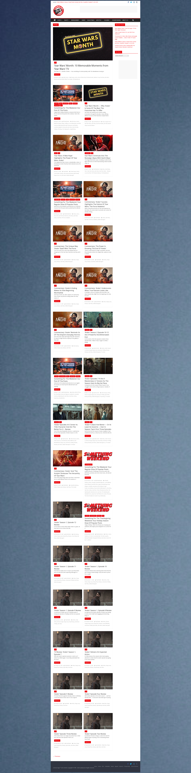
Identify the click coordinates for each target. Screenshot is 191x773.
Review (107, 350)
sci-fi (60, 175)
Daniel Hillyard (88, 484)
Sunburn (89, 540)
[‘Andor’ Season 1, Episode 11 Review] (67, 546)
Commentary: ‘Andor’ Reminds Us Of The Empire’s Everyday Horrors (67, 333)
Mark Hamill (76, 173)
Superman (56, 398)
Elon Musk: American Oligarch (62, 394)
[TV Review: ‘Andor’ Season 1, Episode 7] (67, 632)
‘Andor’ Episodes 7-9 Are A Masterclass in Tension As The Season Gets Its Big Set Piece (96, 380)
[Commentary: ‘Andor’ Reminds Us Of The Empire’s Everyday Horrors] (67, 312)
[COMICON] (58, 6)
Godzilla (90, 486)
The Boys (60, 129)
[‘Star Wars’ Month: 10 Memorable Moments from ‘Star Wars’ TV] (83, 28)
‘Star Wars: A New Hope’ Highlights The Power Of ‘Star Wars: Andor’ (65, 157)
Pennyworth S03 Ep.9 (97, 538)
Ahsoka (72, 77)
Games (83, 20)
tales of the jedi (107, 494)
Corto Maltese (108, 482)
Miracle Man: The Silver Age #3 (101, 536)
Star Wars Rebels (90, 125)
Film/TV (66, 20)
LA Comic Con (92, 536)
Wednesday (102, 495)
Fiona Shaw (100, 440)
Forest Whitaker (106, 623)
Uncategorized (88, 464)
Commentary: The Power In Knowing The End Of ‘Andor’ (95, 247)
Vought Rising (73, 129)
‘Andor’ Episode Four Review (95, 694)
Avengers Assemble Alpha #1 (98, 482)
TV (55, 62)
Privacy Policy (127, 766)
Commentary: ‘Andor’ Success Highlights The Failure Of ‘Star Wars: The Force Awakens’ (96, 204)
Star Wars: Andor (73, 396)
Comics (59, 20)
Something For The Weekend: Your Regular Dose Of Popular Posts (67, 203)
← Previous (56, 756)
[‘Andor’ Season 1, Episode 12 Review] (67, 502)
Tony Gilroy (102, 396)
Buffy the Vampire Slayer (59, 123)
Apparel (116, 766)
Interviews (65, 103)
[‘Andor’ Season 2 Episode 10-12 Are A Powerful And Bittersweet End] (98, 312)
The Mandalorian (76, 79)
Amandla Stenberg (74, 485)
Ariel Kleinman (64, 440)
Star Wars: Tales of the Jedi (98, 490)
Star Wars (102, 77)
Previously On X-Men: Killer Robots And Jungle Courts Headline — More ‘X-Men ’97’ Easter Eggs (126, 37)
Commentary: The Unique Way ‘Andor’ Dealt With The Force (66, 247)
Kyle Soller (107, 394)
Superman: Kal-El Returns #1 (98, 494)
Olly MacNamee (66, 121)
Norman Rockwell (88, 538)
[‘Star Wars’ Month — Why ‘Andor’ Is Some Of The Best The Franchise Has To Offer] (98, 86)
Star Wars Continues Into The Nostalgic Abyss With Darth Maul (97, 156)
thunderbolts (62, 398)
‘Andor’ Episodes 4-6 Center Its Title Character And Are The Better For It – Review (66, 426)
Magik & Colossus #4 (62, 127)
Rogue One (56, 175)
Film (60, 103)
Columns (106, 20)
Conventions (62, 376)
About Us (125, 20)
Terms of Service (134, 766)
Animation (87, 153)
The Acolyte (69, 79)
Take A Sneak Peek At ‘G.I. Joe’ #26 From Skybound (69, 2)
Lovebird (56, 127)
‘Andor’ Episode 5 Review (63, 694)
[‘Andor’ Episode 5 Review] (67, 674)
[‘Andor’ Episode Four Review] (98, 674)
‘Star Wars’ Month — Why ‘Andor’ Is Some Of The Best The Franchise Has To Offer (97, 108)
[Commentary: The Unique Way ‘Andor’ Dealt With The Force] (67, 226)
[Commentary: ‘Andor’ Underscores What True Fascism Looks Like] (98, 268)
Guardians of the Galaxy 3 (98, 486)
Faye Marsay (71, 621)
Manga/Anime (75, 20)
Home (95, 766)
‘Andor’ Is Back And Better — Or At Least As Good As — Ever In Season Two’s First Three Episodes (98, 426)
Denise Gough (89, 350)
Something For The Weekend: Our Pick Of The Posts (67, 109)
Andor (76, 77)
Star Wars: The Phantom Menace (94, 173)
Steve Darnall (75, 127)
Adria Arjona (75, 346)
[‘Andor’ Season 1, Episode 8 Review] (98, 590)
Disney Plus (65, 536)
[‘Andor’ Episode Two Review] (98, 714)
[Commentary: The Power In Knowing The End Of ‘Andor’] (98, 226)
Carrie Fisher (56, 173)
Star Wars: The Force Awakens (63, 217)
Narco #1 (56, 215)
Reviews (75, 103)
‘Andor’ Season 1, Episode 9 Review (67, 610)
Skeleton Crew (97, 77)
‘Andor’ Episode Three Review (65, 734)
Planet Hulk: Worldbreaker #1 (100, 488)
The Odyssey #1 (65, 129)
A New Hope (73, 171)
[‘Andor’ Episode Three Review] (67, 714)
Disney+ (61, 173)
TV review (103, 352)
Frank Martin (65, 171)
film (65, 173)
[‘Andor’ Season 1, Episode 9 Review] (67, 590)
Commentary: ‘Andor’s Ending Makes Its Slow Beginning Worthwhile (65, 290)
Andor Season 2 (57, 440)
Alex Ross (74, 121)
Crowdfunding (116, 20)
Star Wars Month (99, 123)
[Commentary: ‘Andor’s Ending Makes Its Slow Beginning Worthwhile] (67, 268)
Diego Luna (108, 301)
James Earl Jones (69, 173)
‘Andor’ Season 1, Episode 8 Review (98, 610)
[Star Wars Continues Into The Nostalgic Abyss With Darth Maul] (98, 136)
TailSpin (55, 129)
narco (78, 214)
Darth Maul (107, 169)
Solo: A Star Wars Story (89, 171)
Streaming (57, 105)
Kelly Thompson (68, 125)
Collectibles (90, 20)
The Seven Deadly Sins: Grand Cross (92, 495)
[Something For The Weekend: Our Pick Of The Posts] (67, 86)
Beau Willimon (71, 440)
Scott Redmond (96, 121)
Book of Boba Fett (82, 77)
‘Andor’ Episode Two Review (95, 734)
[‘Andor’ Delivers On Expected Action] (98, 632)
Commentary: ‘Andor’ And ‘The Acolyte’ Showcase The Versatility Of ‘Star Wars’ (67, 473)
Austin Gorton (66, 77)
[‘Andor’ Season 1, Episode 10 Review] (98, 546)
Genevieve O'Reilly (101, 350)
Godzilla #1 (71, 394)
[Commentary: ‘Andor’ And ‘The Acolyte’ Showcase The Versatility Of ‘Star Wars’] (67, 451)
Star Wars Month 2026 (62, 79)
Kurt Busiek (75, 125)
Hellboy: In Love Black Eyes (70, 123)
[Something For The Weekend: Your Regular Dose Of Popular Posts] (67, 182)
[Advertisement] (108, 9)
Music (70, 103)
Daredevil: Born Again (96, 484)
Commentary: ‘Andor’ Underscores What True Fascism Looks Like (98, 289)
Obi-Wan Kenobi (89, 77)
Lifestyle (98, 20)
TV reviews (107, 396)
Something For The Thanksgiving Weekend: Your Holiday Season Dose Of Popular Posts (97, 520)
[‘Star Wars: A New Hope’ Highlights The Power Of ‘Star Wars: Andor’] (67, 136)
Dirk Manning (104, 484)
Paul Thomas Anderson (63, 215)
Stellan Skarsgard (70, 175)
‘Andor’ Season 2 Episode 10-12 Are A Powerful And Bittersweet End (97, 334)
